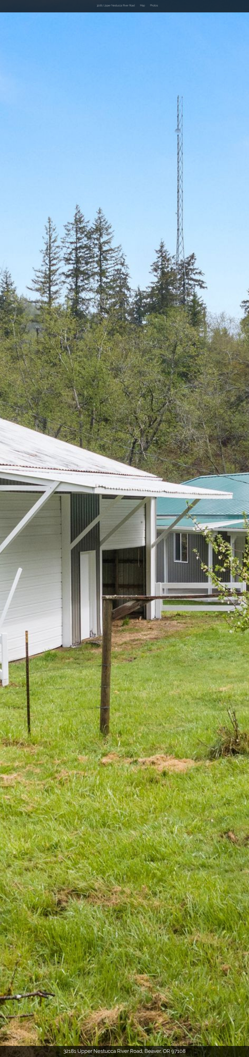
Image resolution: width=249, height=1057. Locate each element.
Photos (154, 5)
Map (142, 5)
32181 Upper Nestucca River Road (116, 5)
